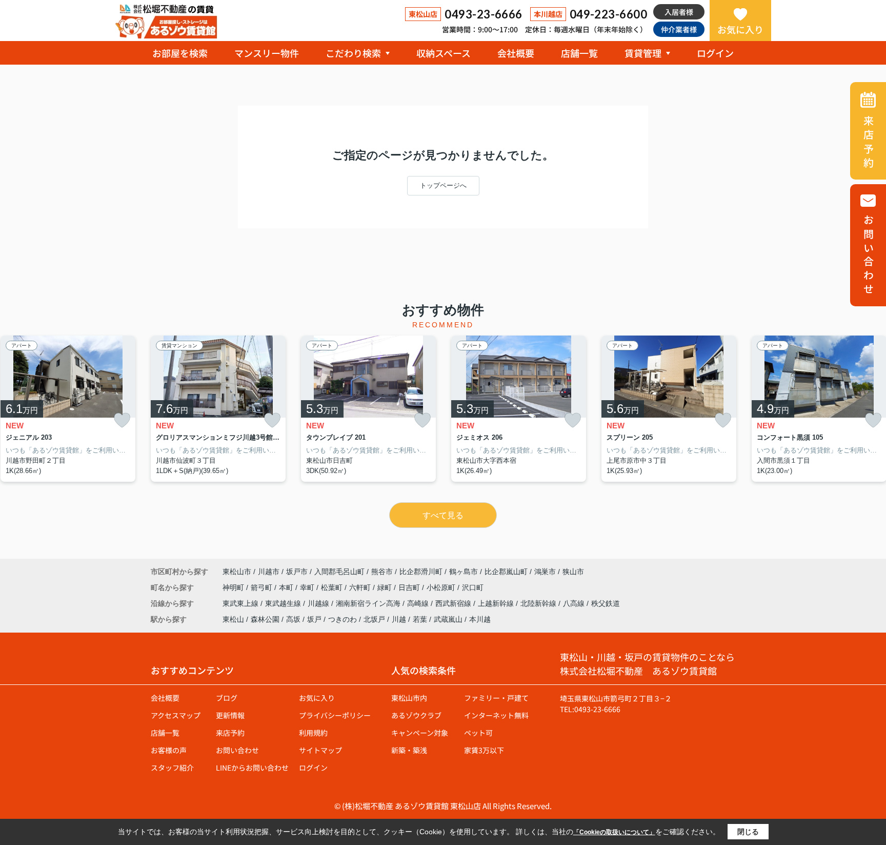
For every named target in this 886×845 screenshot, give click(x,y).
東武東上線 (241, 603)
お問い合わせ (237, 750)
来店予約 (230, 733)
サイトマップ (320, 750)
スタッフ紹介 (172, 767)
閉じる (748, 832)
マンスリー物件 (266, 53)
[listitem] (218, 409)
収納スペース (443, 53)
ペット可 (478, 733)
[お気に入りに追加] (122, 420)
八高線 (575, 603)
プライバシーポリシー (335, 715)
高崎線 (419, 603)
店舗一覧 (579, 53)
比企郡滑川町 (420, 571)
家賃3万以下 (484, 750)
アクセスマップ (175, 715)
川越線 (319, 603)
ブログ (226, 698)
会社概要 (515, 53)
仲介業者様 (679, 29)
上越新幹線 (497, 603)
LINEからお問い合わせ (252, 767)
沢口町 (473, 587)
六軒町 (361, 587)
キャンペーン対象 (419, 733)
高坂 (293, 619)
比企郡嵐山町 (506, 571)
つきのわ (342, 619)
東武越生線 (284, 603)
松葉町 (333, 587)
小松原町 (442, 587)
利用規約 (313, 733)
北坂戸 (374, 619)
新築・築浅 (409, 750)
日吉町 (410, 587)
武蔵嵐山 (448, 619)
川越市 (268, 571)
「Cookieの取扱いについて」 (614, 832)
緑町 (385, 587)
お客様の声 (169, 750)
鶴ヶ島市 (463, 571)
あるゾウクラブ (416, 715)
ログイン (715, 53)
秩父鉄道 (605, 603)
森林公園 (265, 619)
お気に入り (740, 29)
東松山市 (237, 571)
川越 (399, 619)
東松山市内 (409, 698)
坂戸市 (297, 571)
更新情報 (230, 715)
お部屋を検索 (180, 53)
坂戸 (314, 619)
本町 (287, 587)
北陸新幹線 (539, 603)
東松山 (233, 619)
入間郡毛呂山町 (339, 571)
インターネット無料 (496, 715)
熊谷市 (382, 571)
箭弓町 (262, 587)
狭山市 (573, 571)
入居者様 (678, 12)
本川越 (480, 619)
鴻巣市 (545, 571)
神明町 (234, 587)
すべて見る (443, 515)
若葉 (420, 619)
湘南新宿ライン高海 (369, 603)
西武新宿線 (454, 603)
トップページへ (443, 185)
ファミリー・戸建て (496, 698)
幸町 (308, 587)
